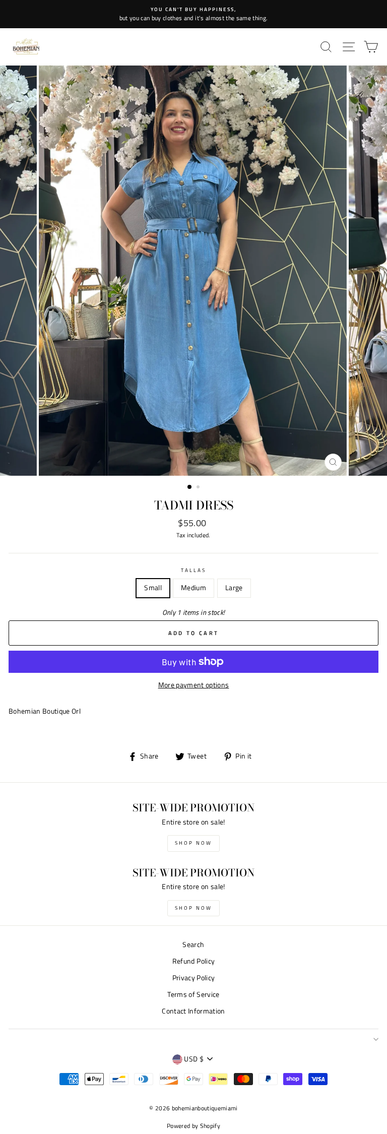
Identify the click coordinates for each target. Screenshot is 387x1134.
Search (193, 944)
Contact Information (193, 1011)
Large (234, 588)
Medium (193, 588)
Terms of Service (193, 994)
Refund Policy (193, 961)
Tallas (193, 570)
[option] (193, 14)
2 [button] (199, 487)
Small (153, 588)
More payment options (193, 685)
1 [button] (189, 487)
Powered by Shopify (193, 1125)
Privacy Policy (193, 978)
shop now (193, 843)
